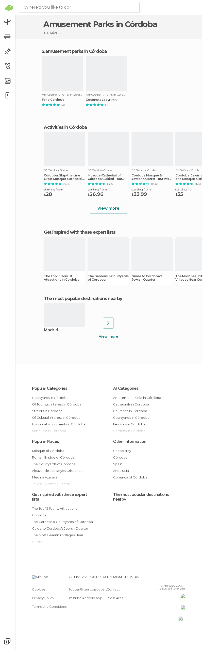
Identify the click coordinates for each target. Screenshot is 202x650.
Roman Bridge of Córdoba (53, 457)
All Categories (125, 388)
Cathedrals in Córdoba (131, 404)
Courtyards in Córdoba (50, 398)
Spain (117, 464)
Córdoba (120, 457)
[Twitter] (168, 578)
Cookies (38, 589)
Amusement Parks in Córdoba (137, 398)
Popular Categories (49, 388)
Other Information (129, 441)
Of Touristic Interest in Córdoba (57, 404)
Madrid (51, 330)
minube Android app (85, 598)
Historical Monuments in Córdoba (58, 424)
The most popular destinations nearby (83, 298)
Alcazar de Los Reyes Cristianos (57, 471)
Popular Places (45, 441)
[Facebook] (162, 578)
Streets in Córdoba (47, 411)
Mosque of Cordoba (48, 451)
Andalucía (121, 471)
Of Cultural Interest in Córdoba (56, 417)
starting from (53, 189)
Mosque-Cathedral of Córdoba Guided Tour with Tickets (105, 177)
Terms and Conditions (49, 606)
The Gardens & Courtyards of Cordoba (108, 277)
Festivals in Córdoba (129, 424)
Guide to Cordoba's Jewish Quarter (147, 277)
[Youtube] (181, 578)
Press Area (115, 598)
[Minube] (9, 7)
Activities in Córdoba (65, 127)
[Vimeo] (175, 578)
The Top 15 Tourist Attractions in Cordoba (61, 277)
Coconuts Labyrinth (101, 99)
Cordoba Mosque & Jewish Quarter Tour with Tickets (151, 177)
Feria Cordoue (53, 99)
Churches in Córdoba (130, 411)
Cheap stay (122, 451)
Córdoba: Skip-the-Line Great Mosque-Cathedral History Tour (63, 177)
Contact (113, 589)
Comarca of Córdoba (130, 477)
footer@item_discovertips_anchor (96, 589)
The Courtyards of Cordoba (54, 464)
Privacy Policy (43, 598)
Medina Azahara (45, 477)
